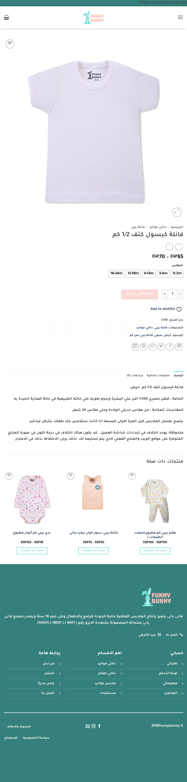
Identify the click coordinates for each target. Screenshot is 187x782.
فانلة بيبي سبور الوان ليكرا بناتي (93, 533)
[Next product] (179, 247)
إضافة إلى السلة (139, 294)
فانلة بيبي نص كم (141, 335)
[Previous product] (169, 247)
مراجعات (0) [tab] (135, 375)
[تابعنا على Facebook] (99, 726)
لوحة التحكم (168, 673)
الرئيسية (177, 227)
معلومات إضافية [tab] (158, 375)
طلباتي (172, 664)
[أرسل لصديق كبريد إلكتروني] (153, 347)
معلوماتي (170, 683)
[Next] (4, 517)
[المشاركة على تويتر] (161, 347)
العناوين (170, 693)
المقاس (177, 265)
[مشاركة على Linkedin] (135, 347)
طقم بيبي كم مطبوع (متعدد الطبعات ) (155, 535)
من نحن (48, 664)
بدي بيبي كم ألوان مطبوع (32, 533)
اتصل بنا (47, 693)
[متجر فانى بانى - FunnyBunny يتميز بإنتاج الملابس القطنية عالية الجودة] (93, 17)
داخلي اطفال (106, 673)
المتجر (49, 673)
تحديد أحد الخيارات (155, 550)
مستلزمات (108, 693)
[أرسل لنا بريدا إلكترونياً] (87, 726)
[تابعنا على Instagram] (93, 726)
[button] (180, 17)
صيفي (158, 335)
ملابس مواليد (105, 683)
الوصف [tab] (178, 375)
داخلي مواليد (158, 227)
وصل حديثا (46, 683)
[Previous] (183, 517)
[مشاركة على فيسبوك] (170, 347)
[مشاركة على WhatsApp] (179, 347)
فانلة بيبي (138, 227)
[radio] (177, 273)
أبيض (167, 335)
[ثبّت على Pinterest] (144, 347)
